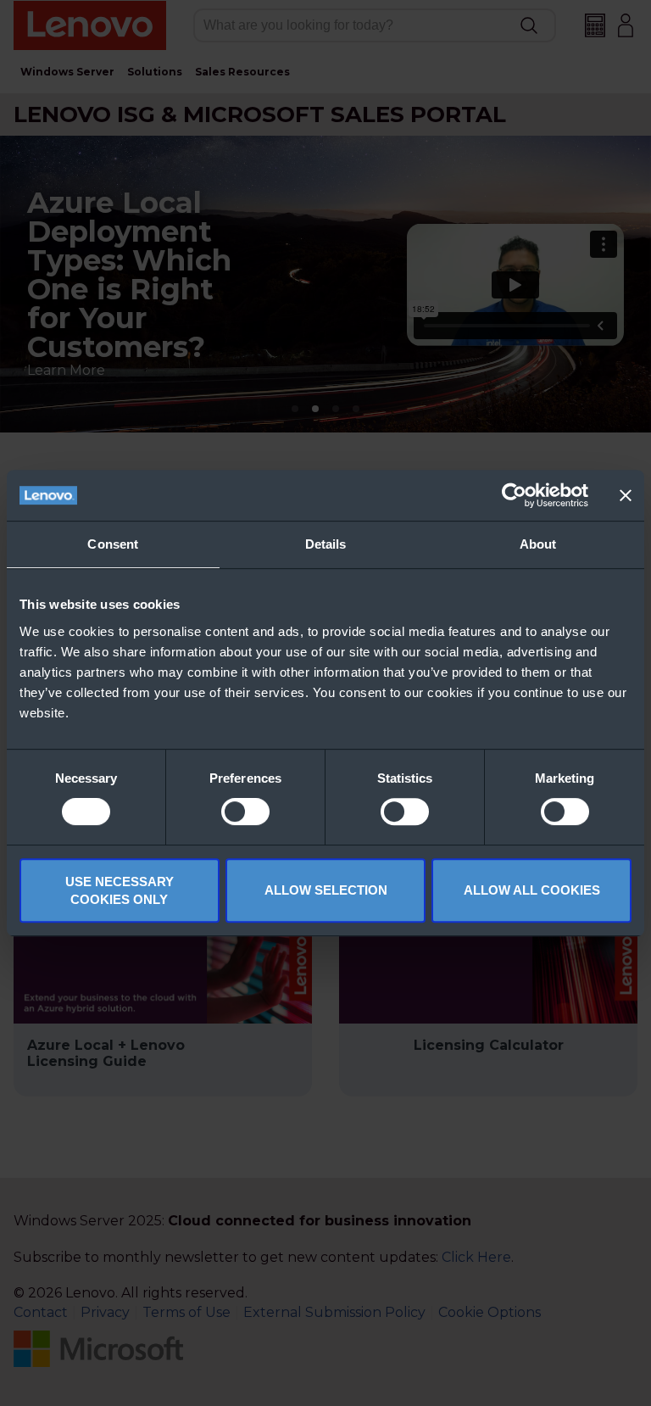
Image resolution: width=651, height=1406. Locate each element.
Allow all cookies (532, 890)
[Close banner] (626, 495)
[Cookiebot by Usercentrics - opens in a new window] (514, 495)
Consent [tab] (112, 544)
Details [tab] (326, 544)
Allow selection (325, 890)
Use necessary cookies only (119, 890)
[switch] (245, 811)
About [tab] (538, 544)
